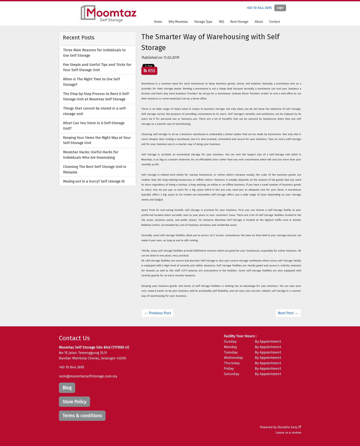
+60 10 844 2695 (259, 8)
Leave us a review (288, 432)
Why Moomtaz (178, 21)
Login (280, 7)
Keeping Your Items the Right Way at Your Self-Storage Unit (97, 140)
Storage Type (203, 21)
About (259, 21)
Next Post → (288, 313)
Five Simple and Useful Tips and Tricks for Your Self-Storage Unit (97, 67)
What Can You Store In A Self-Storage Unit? (93, 126)
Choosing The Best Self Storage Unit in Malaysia (94, 169)
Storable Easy (287, 427)
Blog (67, 387)
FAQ (221, 21)
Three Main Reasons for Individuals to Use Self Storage (94, 53)
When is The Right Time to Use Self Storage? (91, 82)
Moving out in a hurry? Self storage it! (94, 181)
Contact (274, 21)
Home (158, 21)
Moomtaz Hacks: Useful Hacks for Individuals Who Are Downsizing (90, 155)
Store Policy (74, 401)
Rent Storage (239, 21)
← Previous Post (157, 313)
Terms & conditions (82, 415)
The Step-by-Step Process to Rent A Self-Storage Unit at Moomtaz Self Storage (96, 96)
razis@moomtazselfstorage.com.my (88, 376)
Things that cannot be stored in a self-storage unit (95, 111)
